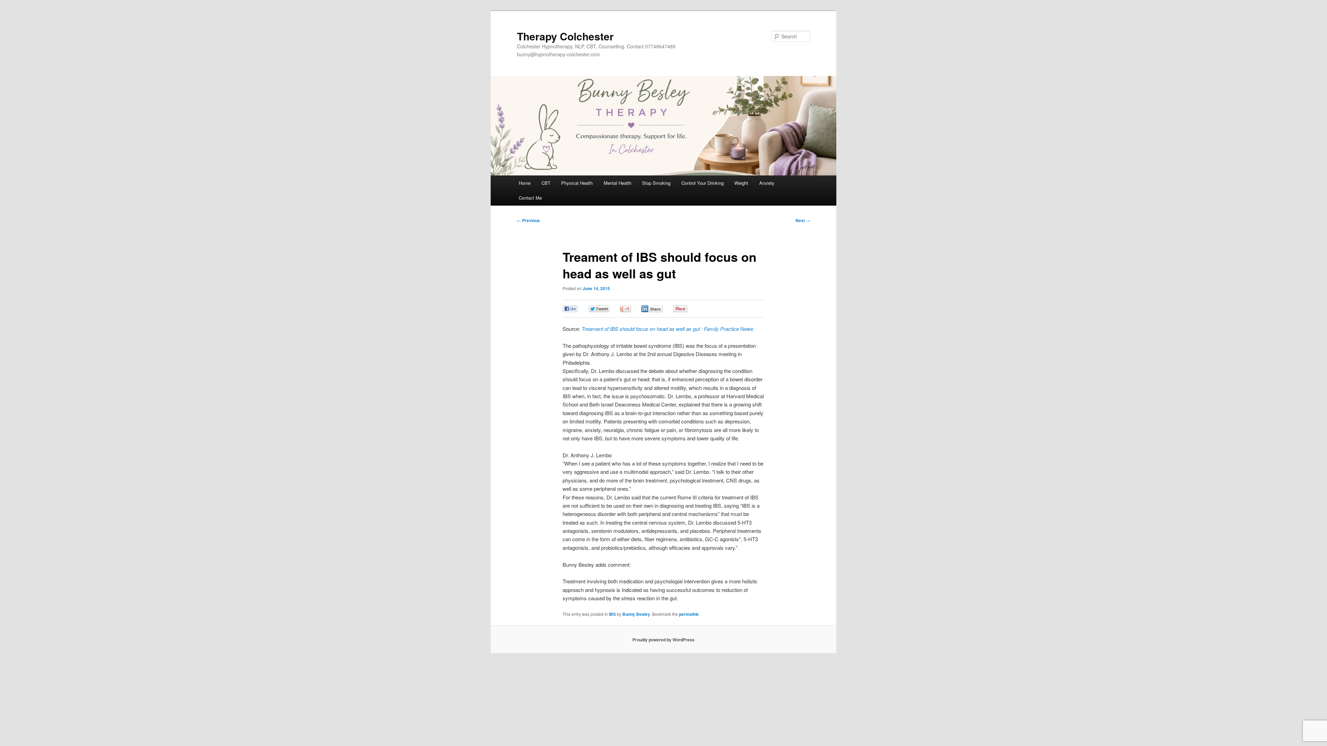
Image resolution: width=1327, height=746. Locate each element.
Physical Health (577, 183)
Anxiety (766, 183)
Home (524, 183)
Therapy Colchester (565, 36)
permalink (689, 614)
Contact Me (530, 197)
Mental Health (617, 183)
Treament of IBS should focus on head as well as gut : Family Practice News (667, 328)
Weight (741, 183)
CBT (546, 183)
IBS (612, 614)
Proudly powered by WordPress (663, 640)
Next (803, 220)
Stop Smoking (656, 183)
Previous (528, 220)
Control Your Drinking (702, 183)
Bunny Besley (636, 614)
